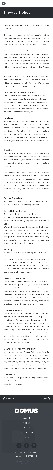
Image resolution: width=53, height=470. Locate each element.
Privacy (26, 437)
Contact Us (10, 399)
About (26, 423)
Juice (30, 463)
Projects (44, 399)
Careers (26, 427)
